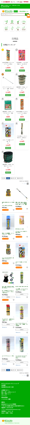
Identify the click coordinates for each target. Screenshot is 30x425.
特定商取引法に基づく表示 (7, 387)
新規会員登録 (4, 397)
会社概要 (3, 385)
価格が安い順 (13, 178)
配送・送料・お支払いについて (8, 392)
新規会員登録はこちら (23, 11)
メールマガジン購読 (6, 399)
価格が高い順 (19, 178)
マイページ (4, 395)
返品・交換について (6, 393)
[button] (22, 184)
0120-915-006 (6, 6)
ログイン (15, 11)
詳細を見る (8, 70)
